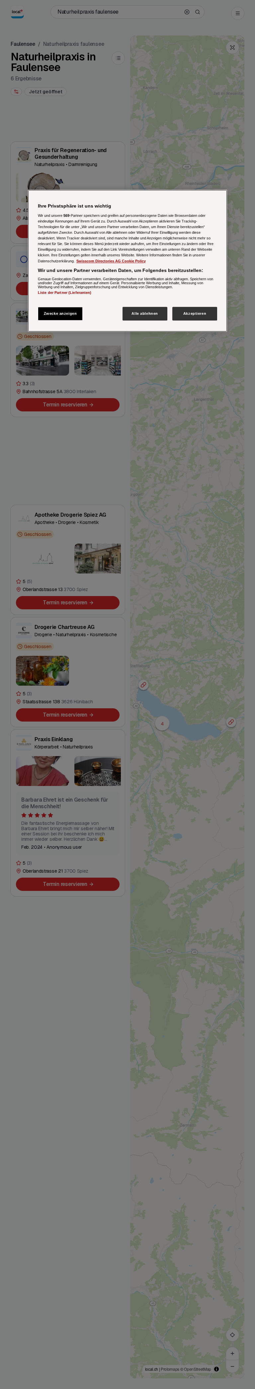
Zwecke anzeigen (60, 313)
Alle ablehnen (144, 313)
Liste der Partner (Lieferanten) (65, 293)
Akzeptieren (194, 313)
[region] (127, 261)
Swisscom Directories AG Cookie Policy (111, 261)
